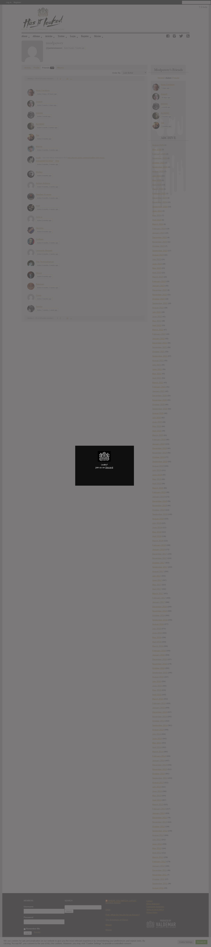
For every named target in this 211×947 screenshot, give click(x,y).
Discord (109, 467)
